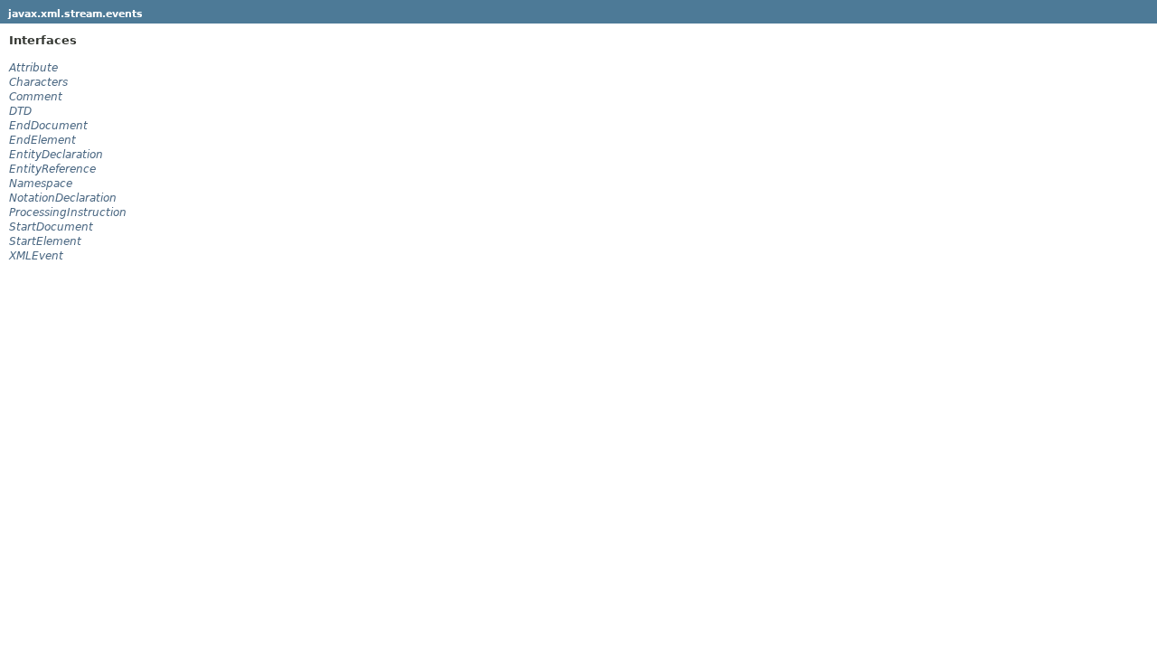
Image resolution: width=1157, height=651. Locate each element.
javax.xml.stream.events (75, 14)
